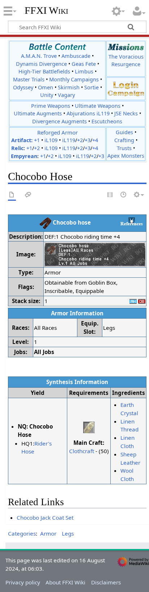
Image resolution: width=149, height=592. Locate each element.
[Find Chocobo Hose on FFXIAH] (133, 300)
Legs (68, 533)
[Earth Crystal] (89, 426)
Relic (17, 148)
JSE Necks (126, 113)
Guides (124, 132)
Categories (22, 533)
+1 (37, 140)
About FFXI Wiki (65, 582)
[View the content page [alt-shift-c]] (12, 195)
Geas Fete (84, 63)
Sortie (91, 87)
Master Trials (28, 79)
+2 (80, 140)
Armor (48, 533)
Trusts (124, 148)
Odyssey (23, 87)
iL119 (68, 140)
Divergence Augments (59, 121)
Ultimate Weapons (97, 105)
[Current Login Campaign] (126, 84)
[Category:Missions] (125, 46)
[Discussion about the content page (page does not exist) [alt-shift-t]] (28, 195)
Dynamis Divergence (41, 63)
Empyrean (24, 156)
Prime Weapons (50, 105)
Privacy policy (22, 582)
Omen (45, 87)
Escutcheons (106, 121)
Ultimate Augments (38, 113)
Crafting (124, 140)
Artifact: (22, 140)
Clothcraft (81, 451)
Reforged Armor (57, 132)
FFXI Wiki (46, 10)
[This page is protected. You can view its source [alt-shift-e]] (110, 195)
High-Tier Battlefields (44, 71)
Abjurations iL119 (88, 113)
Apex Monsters (125, 155)
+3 (87, 140)
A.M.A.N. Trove (39, 55)
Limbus (84, 71)
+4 (95, 140)
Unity (46, 94)
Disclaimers (106, 582)
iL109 (51, 140)
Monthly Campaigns (74, 79)
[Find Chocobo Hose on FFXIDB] (141, 300)
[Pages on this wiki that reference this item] (132, 221)
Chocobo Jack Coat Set (45, 517)
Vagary (66, 94)
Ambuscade (75, 55)
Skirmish (69, 87)
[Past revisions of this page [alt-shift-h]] (124, 195)
